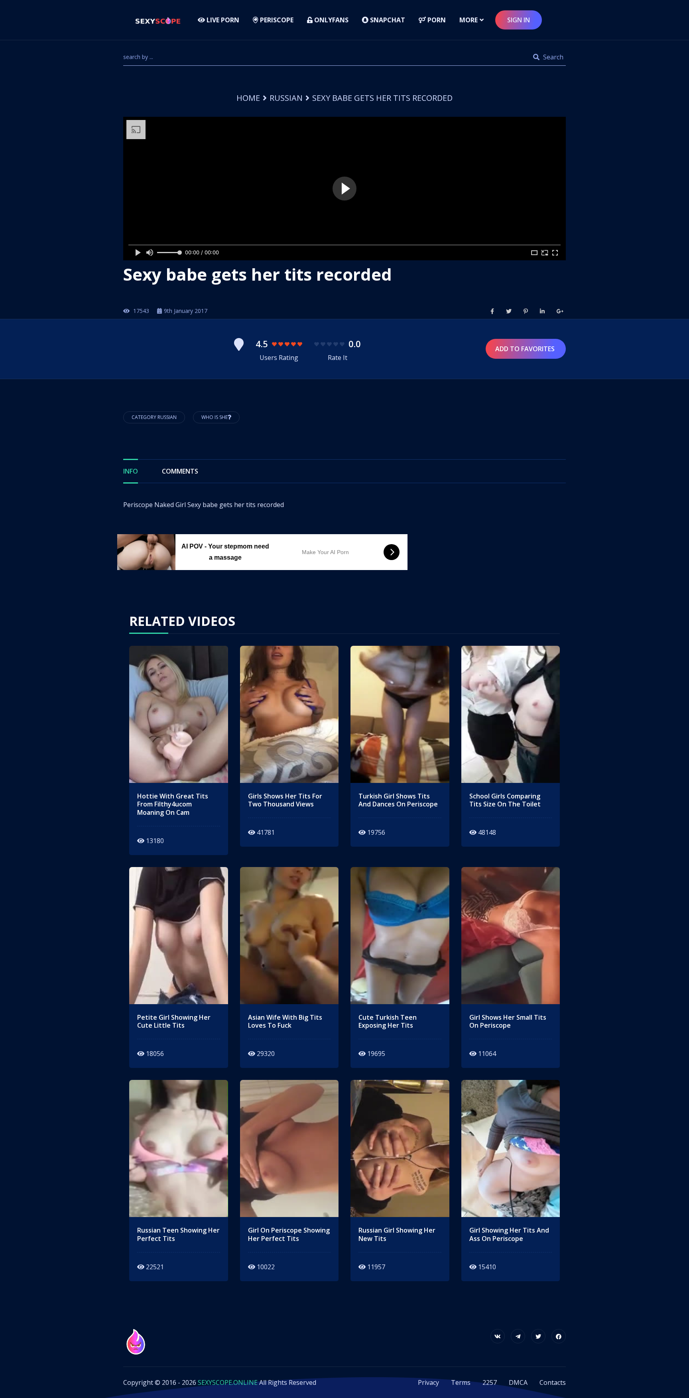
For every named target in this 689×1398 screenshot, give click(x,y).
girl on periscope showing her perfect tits (289, 1234)
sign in (518, 20)
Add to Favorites (525, 348)
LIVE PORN (222, 20)
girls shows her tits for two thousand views (285, 800)
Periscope (275, 20)
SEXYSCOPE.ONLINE (228, 1382)
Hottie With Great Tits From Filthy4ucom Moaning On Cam (172, 804)
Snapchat (386, 20)
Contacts (552, 1382)
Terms (460, 1382)
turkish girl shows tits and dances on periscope (398, 800)
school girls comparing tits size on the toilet (505, 800)
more (468, 20)
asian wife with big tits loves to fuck (285, 1021)
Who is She (214, 417)
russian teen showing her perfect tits (178, 1234)
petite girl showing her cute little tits (174, 1021)
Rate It (337, 357)
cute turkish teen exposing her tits (387, 1021)
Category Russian (154, 417)
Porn (436, 20)
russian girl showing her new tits (396, 1234)
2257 (489, 1382)
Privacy (428, 1382)
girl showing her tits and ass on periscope (509, 1234)
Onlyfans (330, 20)
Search (552, 57)
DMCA (518, 1382)
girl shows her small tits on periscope (507, 1021)
